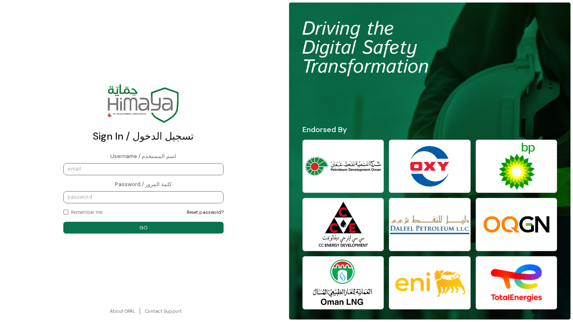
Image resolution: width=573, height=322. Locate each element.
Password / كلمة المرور (143, 184)
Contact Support (163, 311)
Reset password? (205, 212)
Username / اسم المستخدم (143, 156)
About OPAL (122, 311)
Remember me (86, 212)
